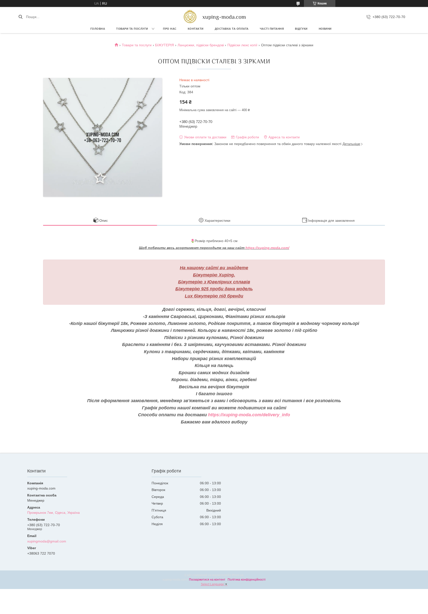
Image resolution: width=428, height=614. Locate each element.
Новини (325, 28)
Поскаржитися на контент (207, 579)
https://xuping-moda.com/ (267, 248)
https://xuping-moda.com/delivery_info (249, 414)
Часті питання (272, 28)
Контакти (196, 28)
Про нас (170, 28)
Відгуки (301, 28)
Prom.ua (237, 575)
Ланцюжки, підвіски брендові (201, 45)
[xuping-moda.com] (189, 16)
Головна (97, 28)
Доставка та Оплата (232, 28)
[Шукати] (20, 16)
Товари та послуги (132, 28)
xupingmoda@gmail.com (46, 541)
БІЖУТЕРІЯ (164, 45)
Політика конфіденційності (247, 579)
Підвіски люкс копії (242, 45)
